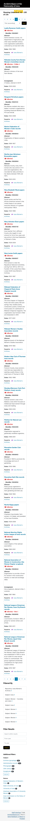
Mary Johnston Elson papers (14, 221)
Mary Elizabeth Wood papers (14, 190)
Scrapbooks (8, 771)
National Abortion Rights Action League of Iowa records (15, 533)
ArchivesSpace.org (13, 814)
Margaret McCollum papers (13, 97)
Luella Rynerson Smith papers (15, 28)
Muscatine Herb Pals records (14, 477)
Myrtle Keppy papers (11, 505)
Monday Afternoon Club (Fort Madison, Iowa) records (14, 389)
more (5, 774)
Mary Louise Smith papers (13, 253)
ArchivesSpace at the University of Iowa (13, 5)
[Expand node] (28, 8)
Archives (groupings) (11, 760)
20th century (8, 768)
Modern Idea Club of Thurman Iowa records (15, 357)
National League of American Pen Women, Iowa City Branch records (14, 607)
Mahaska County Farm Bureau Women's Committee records (14, 61)
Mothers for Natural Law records (13, 421)
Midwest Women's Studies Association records (13, 330)
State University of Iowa (11, 786)
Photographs (8, 766)
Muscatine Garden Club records (12, 448)
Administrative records (11, 763)
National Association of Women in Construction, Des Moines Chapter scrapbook (14, 562)
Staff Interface (16, 812)
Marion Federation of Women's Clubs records (12, 127)
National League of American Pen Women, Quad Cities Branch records (14, 639)
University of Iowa (9, 788)
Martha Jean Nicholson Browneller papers (12, 155)
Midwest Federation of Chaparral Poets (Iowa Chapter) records (12, 289)
